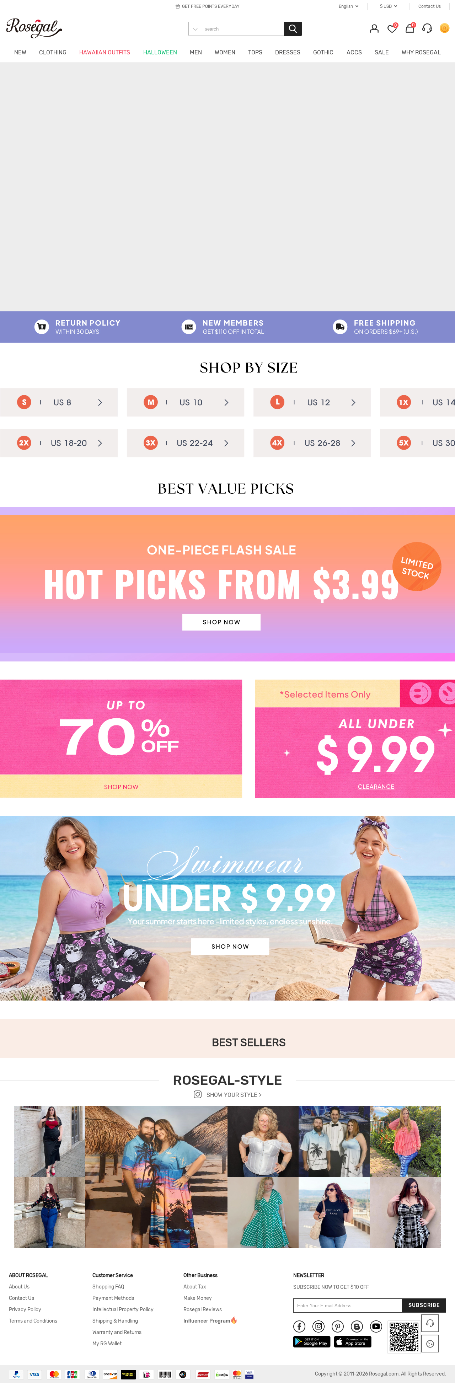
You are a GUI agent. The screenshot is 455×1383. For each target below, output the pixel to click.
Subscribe (424, 1305)
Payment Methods (113, 1298)
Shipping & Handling (115, 1321)
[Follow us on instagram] (318, 1326)
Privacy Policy (25, 1309)
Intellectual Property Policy (123, 1309)
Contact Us (21, 1298)
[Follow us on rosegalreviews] (357, 1326)
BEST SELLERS (249, 1042)
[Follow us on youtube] (376, 1326)
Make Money (197, 1298)
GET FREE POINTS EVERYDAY (211, 6)
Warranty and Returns (116, 1332)
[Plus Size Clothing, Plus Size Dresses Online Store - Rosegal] (40, 28)
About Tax (194, 1287)
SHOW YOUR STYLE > (233, 1095)
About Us (19, 1287)
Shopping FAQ (108, 1287)
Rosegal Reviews (202, 1309)
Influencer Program (206, 1321)
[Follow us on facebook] (299, 1326)
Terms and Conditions (33, 1321)
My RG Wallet (107, 1343)
